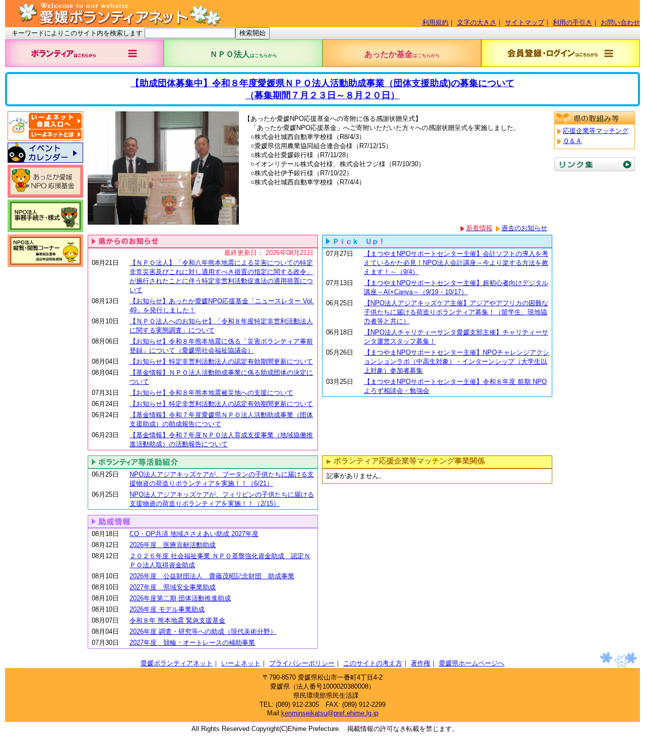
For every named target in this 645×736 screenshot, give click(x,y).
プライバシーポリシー (302, 663)
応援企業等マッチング (595, 131)
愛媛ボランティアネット (177, 663)
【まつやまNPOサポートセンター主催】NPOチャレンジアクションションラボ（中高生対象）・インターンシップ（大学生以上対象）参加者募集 (456, 361)
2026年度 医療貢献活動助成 (173, 545)
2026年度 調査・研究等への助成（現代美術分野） (203, 631)
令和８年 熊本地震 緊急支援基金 (177, 620)
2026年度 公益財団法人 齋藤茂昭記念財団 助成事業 (212, 576)
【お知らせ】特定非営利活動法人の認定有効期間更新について (221, 361)
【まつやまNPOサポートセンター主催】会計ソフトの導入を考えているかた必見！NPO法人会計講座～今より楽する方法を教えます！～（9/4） (456, 263)
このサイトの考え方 (372, 663)
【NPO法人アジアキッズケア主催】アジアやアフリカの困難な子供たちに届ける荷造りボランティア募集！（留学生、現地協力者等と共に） (456, 312)
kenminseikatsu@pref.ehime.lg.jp (329, 713)
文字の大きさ (476, 22)
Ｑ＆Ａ (572, 141)
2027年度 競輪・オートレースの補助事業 (192, 642)
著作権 (420, 663)
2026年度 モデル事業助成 (167, 609)
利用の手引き (572, 22)
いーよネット (241, 663)
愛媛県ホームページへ (471, 663)
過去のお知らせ (524, 228)
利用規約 (435, 22)
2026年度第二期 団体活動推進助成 (180, 598)
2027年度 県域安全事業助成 (173, 587)
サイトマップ (524, 22)
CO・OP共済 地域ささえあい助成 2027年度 (194, 534)
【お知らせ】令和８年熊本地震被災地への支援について (211, 392)
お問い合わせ (620, 22)
